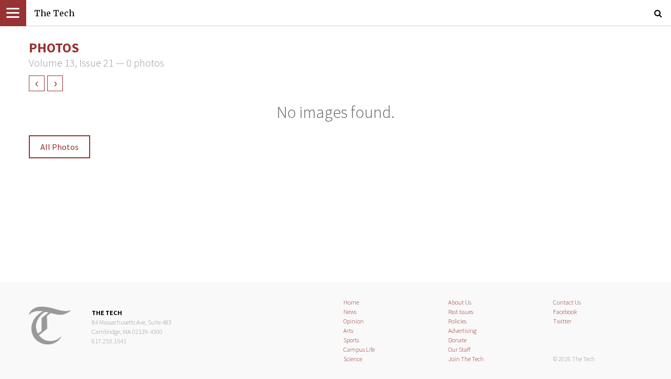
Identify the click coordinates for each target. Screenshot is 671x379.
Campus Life (359, 349)
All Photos (59, 147)
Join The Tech (466, 359)
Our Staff (459, 349)
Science (352, 359)
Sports (351, 340)
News (349, 312)
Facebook (565, 312)
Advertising (462, 330)
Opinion (353, 321)
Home (351, 302)
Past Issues (460, 312)
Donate (457, 340)
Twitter (562, 321)
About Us (459, 302)
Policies (457, 321)
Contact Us (567, 302)
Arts (348, 330)
